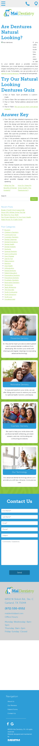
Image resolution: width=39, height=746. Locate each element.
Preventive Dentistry (11, 278)
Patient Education (10, 273)
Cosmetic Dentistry (11, 237)
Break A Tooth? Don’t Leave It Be (12, 210)
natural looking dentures (10, 73)
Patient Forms (13, 709)
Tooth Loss (8, 297)
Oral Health (8, 266)
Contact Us (12, 713)
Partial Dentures (10, 271)
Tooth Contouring (10, 292)
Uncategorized (9, 299)
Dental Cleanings (10, 239)
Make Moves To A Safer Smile (11, 220)
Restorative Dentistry (11, 282)
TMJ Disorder (9, 290)
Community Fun (10, 235)
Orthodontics (9, 268)
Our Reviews (12, 705)
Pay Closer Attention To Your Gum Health (16, 217)
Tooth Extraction (10, 294)
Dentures (7, 249)
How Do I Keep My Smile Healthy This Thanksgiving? (24, 188)
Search (3, 196)
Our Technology (19, 472)
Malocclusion (9, 261)
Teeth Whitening (10, 287)
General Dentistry (10, 251)
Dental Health (9, 244)
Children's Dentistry (11, 232)
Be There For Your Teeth (9, 215)
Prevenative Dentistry (12, 275)
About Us (11, 701)
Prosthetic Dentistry (11, 280)
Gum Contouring (10, 254)
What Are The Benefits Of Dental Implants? (10, 188)
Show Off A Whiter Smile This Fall (13, 212)
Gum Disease (9, 256)
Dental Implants (10, 247)
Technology (8, 285)
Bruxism (7, 230)
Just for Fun (8, 259)
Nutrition (7, 263)
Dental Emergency (11, 242)
